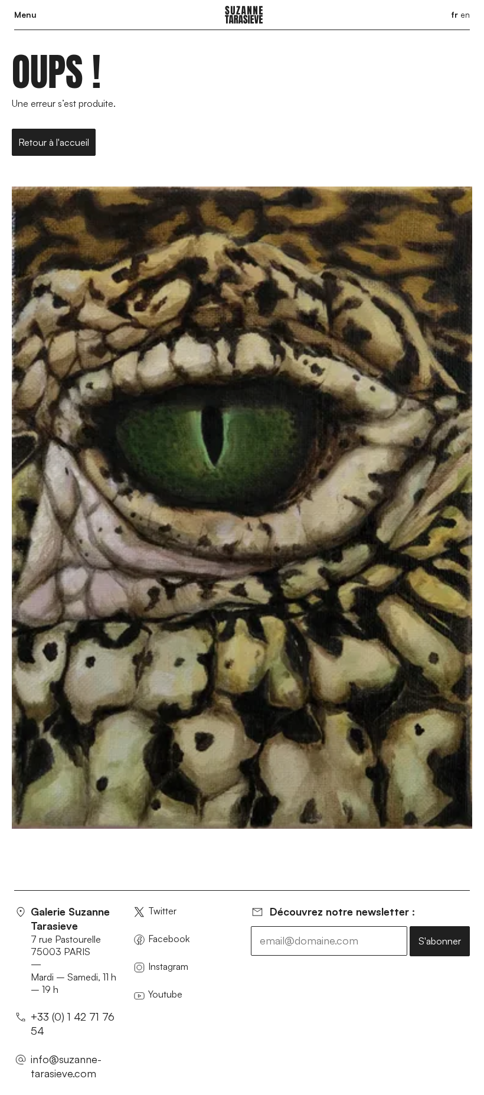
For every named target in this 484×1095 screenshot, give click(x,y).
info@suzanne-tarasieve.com (66, 1066)
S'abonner (439, 941)
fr (454, 14)
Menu (25, 14)
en (465, 14)
